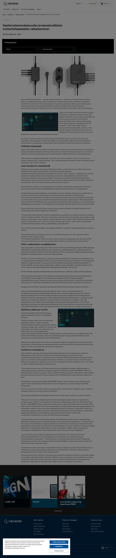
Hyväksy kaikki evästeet (59, 542)
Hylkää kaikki (59, 546)
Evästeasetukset (59, 551)
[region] (36, 546)
